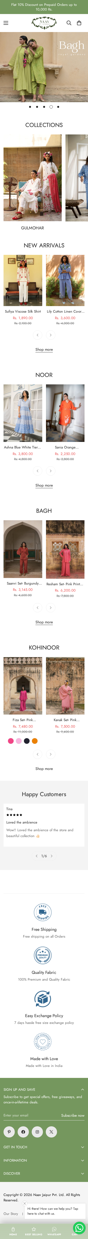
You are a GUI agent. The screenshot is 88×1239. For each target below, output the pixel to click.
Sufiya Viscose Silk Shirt (23, 311)
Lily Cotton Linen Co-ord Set (65, 311)
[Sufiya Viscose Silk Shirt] (23, 280)
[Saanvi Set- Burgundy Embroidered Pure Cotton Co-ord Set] (23, 549)
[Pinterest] (9, 1132)
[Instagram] (37, 1132)
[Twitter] (51, 1132)
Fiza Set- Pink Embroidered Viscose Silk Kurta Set (23, 720)
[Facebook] (23, 1132)
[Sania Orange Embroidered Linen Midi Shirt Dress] (65, 413)
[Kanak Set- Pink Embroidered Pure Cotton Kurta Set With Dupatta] (65, 686)
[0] (79, 23)
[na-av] (44, 23)
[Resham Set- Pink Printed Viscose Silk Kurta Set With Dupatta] (65, 549)
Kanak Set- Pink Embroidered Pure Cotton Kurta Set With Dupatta (65, 720)
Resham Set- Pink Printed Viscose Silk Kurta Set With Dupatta (65, 584)
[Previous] (37, 335)
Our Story (11, 1213)
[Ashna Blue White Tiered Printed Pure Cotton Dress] (23, 413)
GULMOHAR (32, 228)
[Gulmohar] (33, 177)
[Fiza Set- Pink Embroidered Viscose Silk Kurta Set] (23, 686)
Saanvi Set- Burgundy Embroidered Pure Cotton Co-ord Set (23, 583)
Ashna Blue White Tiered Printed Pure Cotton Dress (23, 447)
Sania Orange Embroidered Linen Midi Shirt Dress (65, 447)
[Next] (50, 335)
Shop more (44, 349)
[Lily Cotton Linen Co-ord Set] (65, 280)
